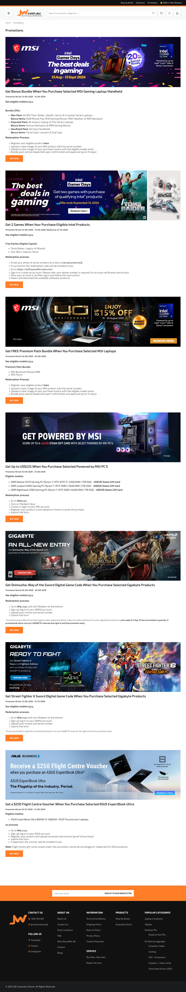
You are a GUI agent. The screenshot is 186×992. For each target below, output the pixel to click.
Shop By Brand (123, 918)
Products (122, 912)
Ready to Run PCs (157, 934)
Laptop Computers (154, 918)
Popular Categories (157, 912)
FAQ (59, 935)
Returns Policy (93, 930)
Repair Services (94, 962)
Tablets (148, 924)
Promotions (152, 2)
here (30, 101)
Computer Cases (157, 946)
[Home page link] (29, 13)
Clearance (140, 2)
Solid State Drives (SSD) (160, 968)
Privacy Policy (93, 935)
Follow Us (35, 933)
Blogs (60, 952)
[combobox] (102, 13)
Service (91, 950)
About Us (61, 918)
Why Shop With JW (66, 941)
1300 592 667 (37, 918)
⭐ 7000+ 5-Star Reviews (171, 2)
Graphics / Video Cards (160, 963)
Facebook (35, 940)
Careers (61, 947)
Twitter (34, 945)
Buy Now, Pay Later (96, 957)
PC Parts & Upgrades (155, 941)
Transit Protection (95, 941)
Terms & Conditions (96, 918)
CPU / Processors (157, 957)
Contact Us (35, 912)
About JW (63, 912)
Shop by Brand (127, 2)
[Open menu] (8, 13)
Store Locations (65, 930)
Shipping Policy (93, 924)
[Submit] (153, 13)
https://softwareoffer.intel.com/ (35, 269)
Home (7, 23)
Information (94, 912)
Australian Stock (124, 924)
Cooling (152, 951)
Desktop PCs (151, 930)
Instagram (35, 951)
